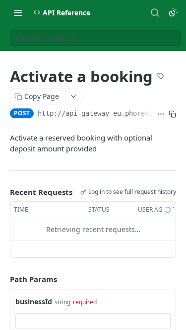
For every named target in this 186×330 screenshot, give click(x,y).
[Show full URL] (161, 114)
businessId (33, 301)
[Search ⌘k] (155, 12)
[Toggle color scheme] (173, 12)
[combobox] (93, 321)
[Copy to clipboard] (172, 114)
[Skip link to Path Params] (3, 279)
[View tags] (161, 77)
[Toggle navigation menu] (18, 12)
